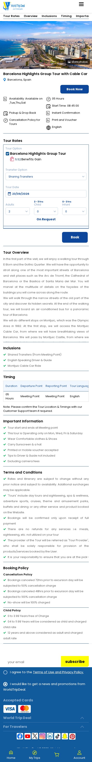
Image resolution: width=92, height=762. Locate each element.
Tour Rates (11, 16)
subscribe (75, 661)
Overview (30, 16)
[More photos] (46, 45)
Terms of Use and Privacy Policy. (58, 672)
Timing (66, 16)
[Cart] (57, 755)
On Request (46, 219)
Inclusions (49, 16)
